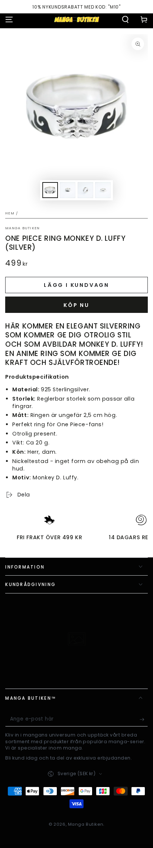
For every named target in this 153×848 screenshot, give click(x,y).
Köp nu (76, 305)
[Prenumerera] (144, 719)
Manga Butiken (22, 228)
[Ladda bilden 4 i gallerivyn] (103, 190)
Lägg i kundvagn (76, 285)
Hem (9, 213)
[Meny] (9, 19)
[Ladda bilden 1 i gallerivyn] (50, 190)
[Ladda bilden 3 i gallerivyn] (85, 190)
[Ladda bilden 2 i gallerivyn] (67, 190)
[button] (125, 19)
